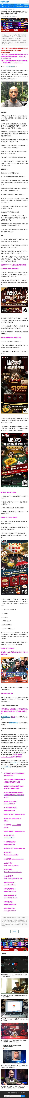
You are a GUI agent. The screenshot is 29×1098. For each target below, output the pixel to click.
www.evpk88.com (9, 844)
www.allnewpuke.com (10, 897)
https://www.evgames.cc (11, 865)
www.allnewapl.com (10, 904)
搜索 (23, 1096)
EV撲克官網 (4, 2)
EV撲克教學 (18, 4)
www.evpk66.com (9, 838)
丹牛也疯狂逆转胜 (13, 722)
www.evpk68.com (19, 848)
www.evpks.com (20, 831)
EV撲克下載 (3, 6)
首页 (7, 9)
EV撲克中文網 (11, 1092)
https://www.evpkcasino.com (13, 872)
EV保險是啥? (26, 6)
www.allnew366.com (10, 891)
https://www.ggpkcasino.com (13, 878)
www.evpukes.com (18, 859)
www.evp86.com (10, 66)
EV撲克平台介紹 (19, 6)
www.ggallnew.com (10, 910)
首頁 (2, 4)
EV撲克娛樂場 (26, 4)
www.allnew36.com (10, 885)
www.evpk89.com (5, 766)
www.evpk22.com (9, 810)
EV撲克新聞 (11, 4)
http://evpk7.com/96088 (7, 757)
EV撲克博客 (22, 1092)
